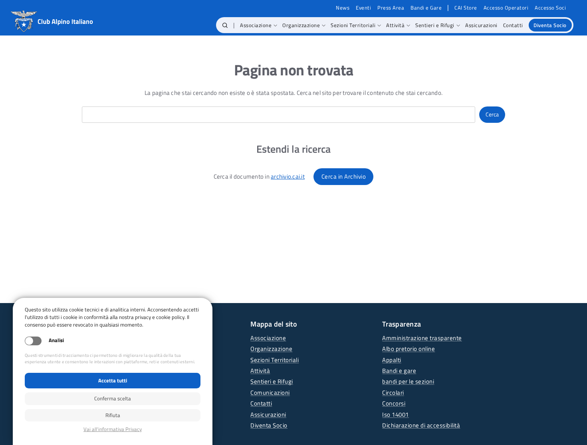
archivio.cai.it (288, 176)
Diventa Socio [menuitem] (550, 25)
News (342, 8)
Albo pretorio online (408, 348)
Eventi (363, 8)
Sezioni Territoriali (274, 359)
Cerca (492, 114)
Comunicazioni (270, 392)
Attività (260, 370)
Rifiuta (112, 415)
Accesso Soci (550, 8)
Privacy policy (112, 429)
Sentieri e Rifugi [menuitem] (434, 25)
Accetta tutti (112, 380)
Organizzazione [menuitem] (301, 25)
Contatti (261, 403)
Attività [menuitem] (395, 25)
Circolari (393, 392)
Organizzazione (271, 348)
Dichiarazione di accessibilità (421, 425)
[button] (225, 25)
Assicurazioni (268, 414)
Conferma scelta (112, 398)
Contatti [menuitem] (513, 25)
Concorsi (393, 403)
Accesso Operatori (506, 8)
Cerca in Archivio (343, 176)
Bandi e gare (399, 370)
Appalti (391, 359)
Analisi (56, 340)
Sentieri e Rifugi (271, 381)
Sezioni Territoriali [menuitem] (353, 25)
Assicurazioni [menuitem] (481, 25)
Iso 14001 (395, 414)
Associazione (268, 338)
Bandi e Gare (426, 8)
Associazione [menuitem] (256, 25)
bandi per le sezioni (408, 381)
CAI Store (465, 8)
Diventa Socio (269, 425)
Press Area (390, 8)
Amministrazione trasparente (422, 338)
